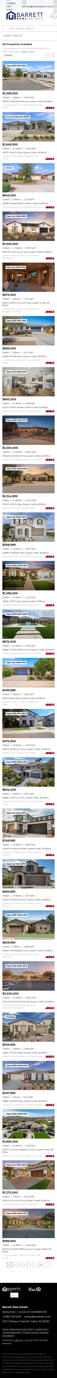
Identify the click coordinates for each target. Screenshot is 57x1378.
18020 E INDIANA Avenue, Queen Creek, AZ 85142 (27, 101)
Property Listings (30, 1332)
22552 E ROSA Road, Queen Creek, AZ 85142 (24, 356)
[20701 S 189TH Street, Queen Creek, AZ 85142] (28, 382)
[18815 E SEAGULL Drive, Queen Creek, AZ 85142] (28, 723)
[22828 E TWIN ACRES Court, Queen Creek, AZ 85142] (28, 624)
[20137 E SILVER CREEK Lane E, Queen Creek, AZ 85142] (28, 1223)
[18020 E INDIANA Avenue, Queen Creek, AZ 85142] (28, 75)
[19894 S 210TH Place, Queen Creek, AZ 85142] (28, 1027)
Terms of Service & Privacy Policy (18, 1329)
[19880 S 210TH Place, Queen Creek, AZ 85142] (28, 1075)
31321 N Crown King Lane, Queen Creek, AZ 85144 (27, 252)
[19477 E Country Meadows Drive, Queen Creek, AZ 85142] (28, 1124)
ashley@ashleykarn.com (37, 1316)
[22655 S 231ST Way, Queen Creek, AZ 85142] (28, 575)
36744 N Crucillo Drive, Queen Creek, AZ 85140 (26, 1200)
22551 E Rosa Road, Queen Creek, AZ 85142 (23, 698)
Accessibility (8, 1335)
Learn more (27, 51)
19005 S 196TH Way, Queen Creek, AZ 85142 (24, 504)
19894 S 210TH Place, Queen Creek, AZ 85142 (24, 1052)
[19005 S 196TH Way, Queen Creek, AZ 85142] (28, 478)
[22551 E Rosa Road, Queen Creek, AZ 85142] (28, 672)
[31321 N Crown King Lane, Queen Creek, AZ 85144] (28, 226)
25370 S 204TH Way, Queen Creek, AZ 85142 (24, 152)
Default (8, 55)
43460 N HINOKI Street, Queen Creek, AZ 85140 (26, 848)
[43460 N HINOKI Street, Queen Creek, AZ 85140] (28, 823)
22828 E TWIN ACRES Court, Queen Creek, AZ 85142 (28, 649)
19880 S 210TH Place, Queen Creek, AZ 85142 (24, 1101)
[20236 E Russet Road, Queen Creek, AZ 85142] (28, 178)
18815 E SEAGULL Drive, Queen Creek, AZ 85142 (26, 749)
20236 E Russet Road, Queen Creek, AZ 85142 (25, 203)
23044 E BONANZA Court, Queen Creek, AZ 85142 (27, 950)
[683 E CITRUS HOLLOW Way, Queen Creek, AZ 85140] (28, 277)
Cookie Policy (41, 1329)
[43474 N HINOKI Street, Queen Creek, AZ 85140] (28, 874)
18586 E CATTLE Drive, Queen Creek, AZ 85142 (25, 797)
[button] (6, 28)
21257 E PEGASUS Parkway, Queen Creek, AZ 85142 (28, 1001)
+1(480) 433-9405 (11, 1316)
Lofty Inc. (18, 1340)
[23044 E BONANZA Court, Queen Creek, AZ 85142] (28, 925)
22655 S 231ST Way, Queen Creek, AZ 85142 (23, 601)
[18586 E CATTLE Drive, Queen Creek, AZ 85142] (28, 772)
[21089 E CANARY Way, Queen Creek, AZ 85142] (28, 527)
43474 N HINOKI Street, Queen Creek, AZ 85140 (26, 899)
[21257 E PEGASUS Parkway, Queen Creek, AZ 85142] (28, 976)
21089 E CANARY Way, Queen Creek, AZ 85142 (25, 552)
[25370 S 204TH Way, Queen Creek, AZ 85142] (28, 126)
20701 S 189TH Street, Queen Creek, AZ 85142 (25, 407)
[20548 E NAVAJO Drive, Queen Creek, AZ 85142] (28, 430)
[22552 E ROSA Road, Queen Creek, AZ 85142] (28, 330)
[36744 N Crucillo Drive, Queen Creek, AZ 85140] (28, 1175)
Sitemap (44, 1332)
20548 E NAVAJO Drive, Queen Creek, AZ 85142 (26, 456)
